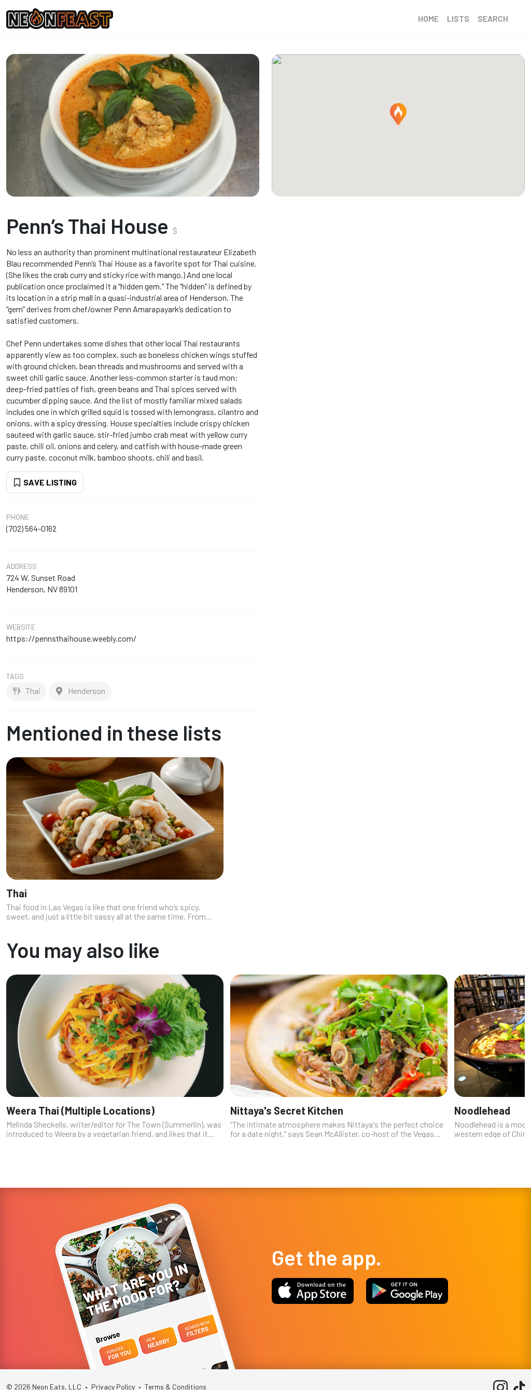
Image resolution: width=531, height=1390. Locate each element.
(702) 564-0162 (31, 528)
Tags (15, 676)
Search (493, 18)
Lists (458, 18)
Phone (17, 517)
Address (21, 566)
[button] (398, 114)
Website (20, 627)
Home (428, 18)
